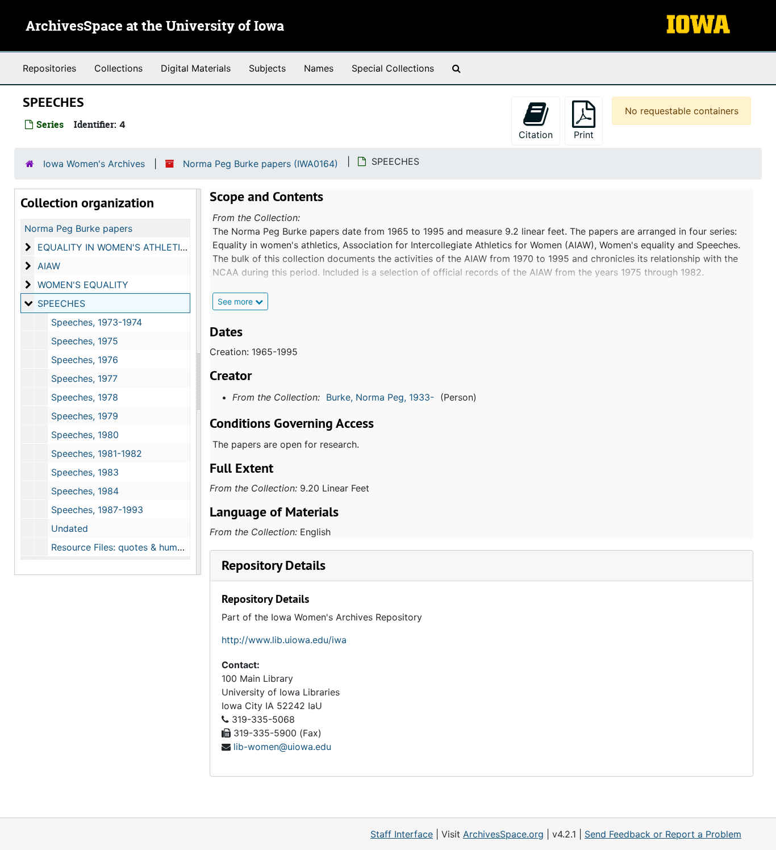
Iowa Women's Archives (94, 163)
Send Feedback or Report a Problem (663, 834)
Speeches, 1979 (84, 416)
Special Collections (393, 68)
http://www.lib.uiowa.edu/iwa (284, 639)
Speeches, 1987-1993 (97, 509)
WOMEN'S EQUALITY (82, 284)
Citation (536, 134)
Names (318, 68)
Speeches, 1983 (85, 472)
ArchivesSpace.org (503, 834)
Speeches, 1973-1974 (96, 322)
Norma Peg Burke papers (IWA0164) (260, 163)
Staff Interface (401, 834)
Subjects (267, 68)
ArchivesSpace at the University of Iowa (155, 26)
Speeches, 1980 (85, 434)
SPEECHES (61, 303)
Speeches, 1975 (84, 341)
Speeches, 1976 (84, 359)
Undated (69, 528)
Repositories (49, 68)
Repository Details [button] (274, 565)
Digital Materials (196, 68)
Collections (118, 68)
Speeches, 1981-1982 (96, 453)
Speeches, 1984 (85, 491)
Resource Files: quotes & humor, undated (138, 547)
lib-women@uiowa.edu (282, 746)
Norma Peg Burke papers (78, 228)
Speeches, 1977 (84, 378)
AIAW (48, 266)
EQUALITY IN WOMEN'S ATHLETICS (115, 247)
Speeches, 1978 (84, 397)
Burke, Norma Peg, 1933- (380, 397)
